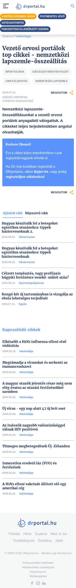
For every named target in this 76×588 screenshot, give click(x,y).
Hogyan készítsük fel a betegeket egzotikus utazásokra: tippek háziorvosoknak (30, 252)
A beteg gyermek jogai (18, 16)
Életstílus (45, 540)
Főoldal (14, 534)
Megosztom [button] (59, 92)
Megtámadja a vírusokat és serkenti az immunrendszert (35, 365)
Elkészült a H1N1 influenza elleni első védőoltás (34, 344)
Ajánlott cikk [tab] (13, 213)
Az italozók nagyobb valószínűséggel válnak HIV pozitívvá (33, 427)
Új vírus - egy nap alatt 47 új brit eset (33, 408)
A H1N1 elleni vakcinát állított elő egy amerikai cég (34, 486)
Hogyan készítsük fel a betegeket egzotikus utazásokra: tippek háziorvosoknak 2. (30, 227)
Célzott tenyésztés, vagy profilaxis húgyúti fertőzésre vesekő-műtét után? (35, 275)
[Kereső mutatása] (72, 5)
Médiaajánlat (38, 576)
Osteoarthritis (13, 22)
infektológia (14, 71)
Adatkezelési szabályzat (38, 567)
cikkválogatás (16, 81)
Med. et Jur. (59, 534)
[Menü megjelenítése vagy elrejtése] (6, 6)
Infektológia (23, 36)
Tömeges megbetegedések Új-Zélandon (36, 446)
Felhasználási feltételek (38, 562)
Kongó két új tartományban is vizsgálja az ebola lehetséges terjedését (37, 296)
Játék (59, 540)
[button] (32, 583)
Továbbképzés (24, 540)
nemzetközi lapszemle (51, 81)
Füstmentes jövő (52, 16)
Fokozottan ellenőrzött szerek (25, 29)
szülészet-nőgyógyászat (50, 71)
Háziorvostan (27, 237)
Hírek (27, 534)
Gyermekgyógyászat (31, 283)
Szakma (7, 36)
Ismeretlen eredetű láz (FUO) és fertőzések (29, 465)
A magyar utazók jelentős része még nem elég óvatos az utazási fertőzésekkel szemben (37, 387)
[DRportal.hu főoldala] (31, 6)
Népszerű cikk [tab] (36, 213)
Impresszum (38, 571)
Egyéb (22, 304)
